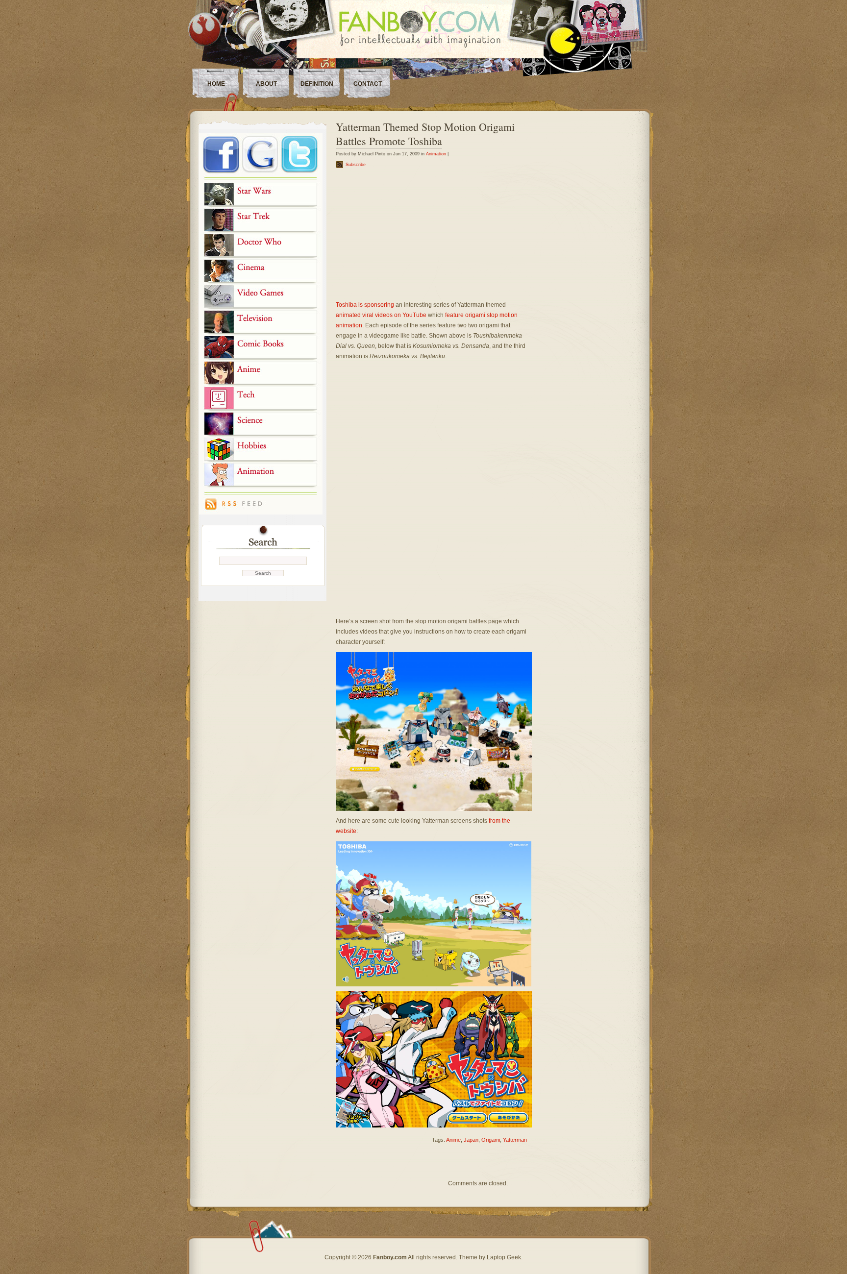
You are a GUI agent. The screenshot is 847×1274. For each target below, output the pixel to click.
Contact (367, 83)
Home (216, 83)
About (266, 83)
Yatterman (515, 1140)
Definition (316, 83)
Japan (471, 1140)
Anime (453, 1140)
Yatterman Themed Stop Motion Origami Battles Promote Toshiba (425, 134)
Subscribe (356, 164)
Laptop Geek (504, 1257)
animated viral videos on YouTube (381, 315)
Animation (436, 153)
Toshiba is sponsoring (365, 304)
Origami (490, 1140)
